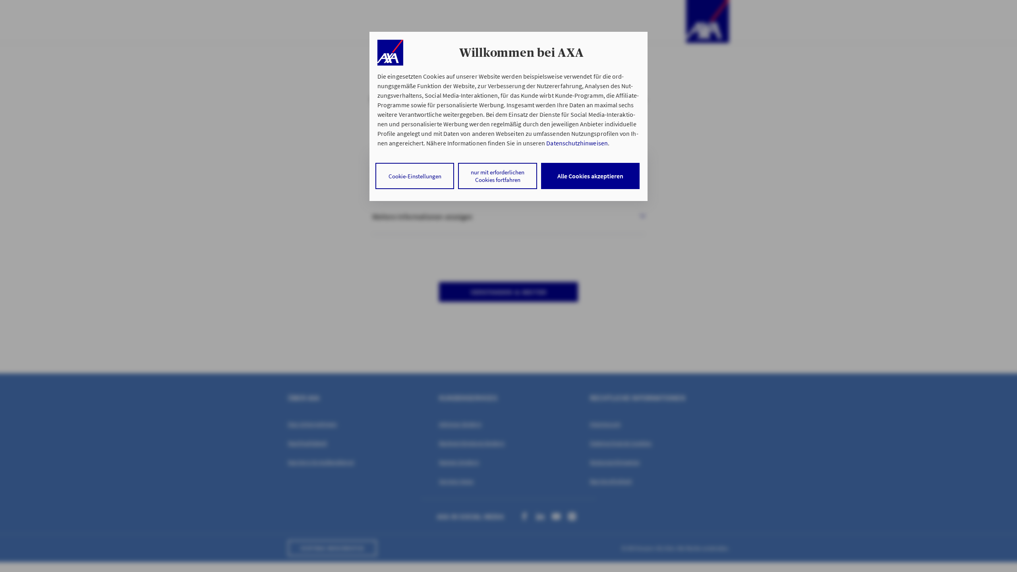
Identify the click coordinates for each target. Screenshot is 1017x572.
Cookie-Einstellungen (415, 176)
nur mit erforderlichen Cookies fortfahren (497, 176)
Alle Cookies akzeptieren (590, 176)
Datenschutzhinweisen (576, 143)
